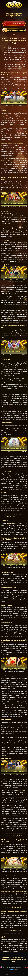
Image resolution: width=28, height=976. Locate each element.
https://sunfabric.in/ (21, 790)
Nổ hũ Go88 (11, 517)
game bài (9, 468)
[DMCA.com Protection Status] (14, 969)
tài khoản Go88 (17, 836)
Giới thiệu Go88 (6, 957)
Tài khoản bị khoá (16, 931)
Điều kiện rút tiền (16, 907)
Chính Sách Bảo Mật (16, 957)
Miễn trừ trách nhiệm (15, 959)
